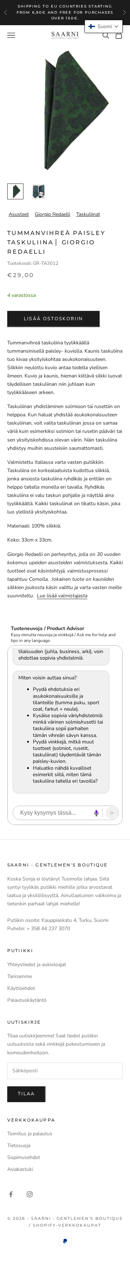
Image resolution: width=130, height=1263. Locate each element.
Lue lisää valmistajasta (62, 595)
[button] (103, 26)
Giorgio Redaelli (52, 214)
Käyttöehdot (21, 988)
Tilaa (26, 1094)
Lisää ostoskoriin (53, 319)
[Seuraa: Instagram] (29, 1194)
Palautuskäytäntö (27, 1000)
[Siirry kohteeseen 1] (15, 192)
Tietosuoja (18, 1145)
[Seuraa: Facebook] (10, 1194)
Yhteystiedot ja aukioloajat (36, 964)
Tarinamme (19, 976)
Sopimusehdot (23, 1157)
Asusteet (19, 214)
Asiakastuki (20, 1169)
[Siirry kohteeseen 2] (38, 192)
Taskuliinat (88, 214)
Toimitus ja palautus (29, 1133)
